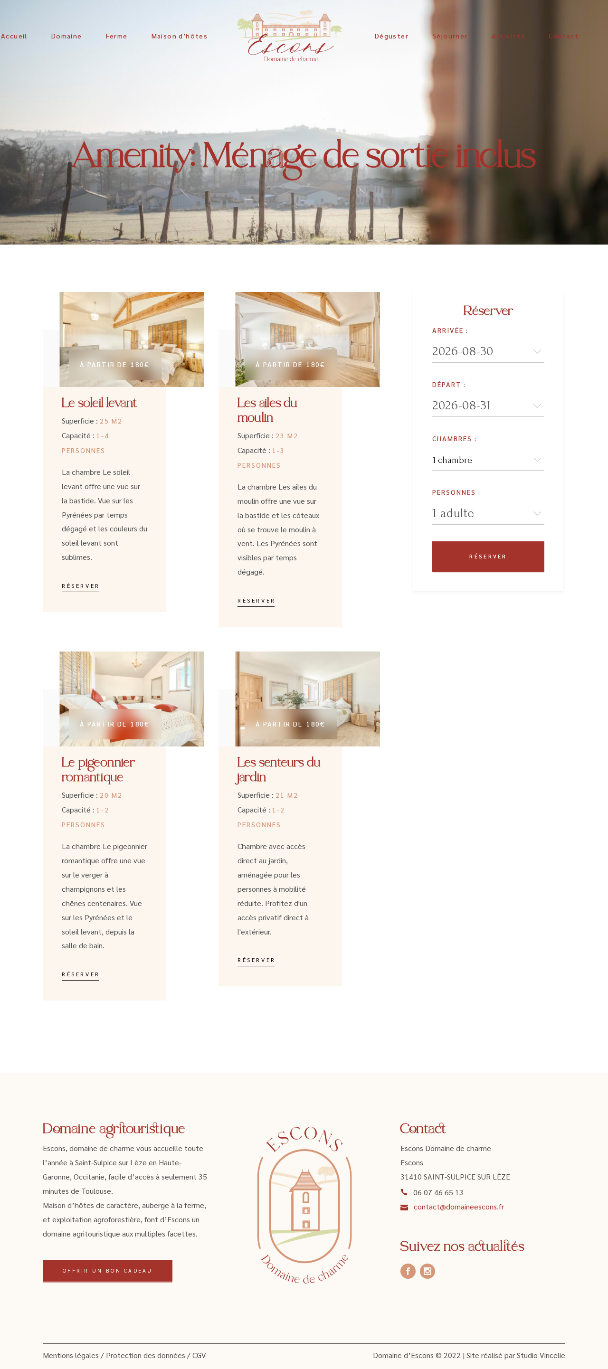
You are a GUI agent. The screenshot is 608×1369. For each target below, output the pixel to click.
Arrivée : (450, 330)
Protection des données (145, 1355)
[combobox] (488, 460)
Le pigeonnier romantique (98, 771)
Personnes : (456, 492)
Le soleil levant (100, 404)
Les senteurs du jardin (279, 771)
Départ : (449, 384)
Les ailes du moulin (268, 411)
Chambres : (454, 438)
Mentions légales (71, 1355)
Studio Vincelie (541, 1355)
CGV (199, 1355)
